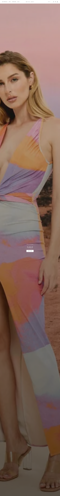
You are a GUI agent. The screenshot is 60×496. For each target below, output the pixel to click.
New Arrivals (4, 1)
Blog (18, 1)
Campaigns (14, 1)
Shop (10, 1)
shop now (30, 250)
